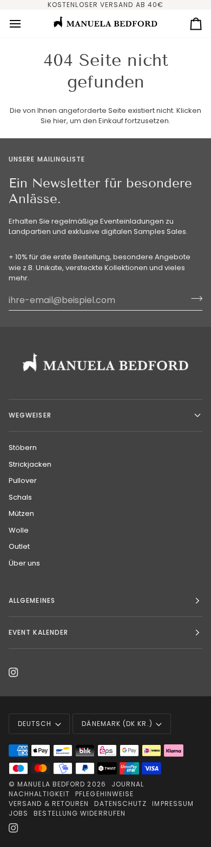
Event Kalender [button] (38, 632)
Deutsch (35, 723)
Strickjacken (30, 464)
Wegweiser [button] (30, 415)
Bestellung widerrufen (80, 813)
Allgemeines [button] (32, 600)
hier (60, 121)
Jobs (18, 813)
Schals (20, 497)
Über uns (24, 563)
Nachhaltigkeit (39, 793)
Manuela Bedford (51, 784)
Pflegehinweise (104, 793)
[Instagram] (13, 672)
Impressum (173, 803)
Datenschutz (120, 803)
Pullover (23, 480)
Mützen (21, 513)
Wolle (19, 530)
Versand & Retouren (49, 803)
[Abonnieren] (193, 298)
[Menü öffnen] (25, 23)
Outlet (19, 546)
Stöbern (23, 447)
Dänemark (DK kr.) (117, 723)
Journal (127, 784)
